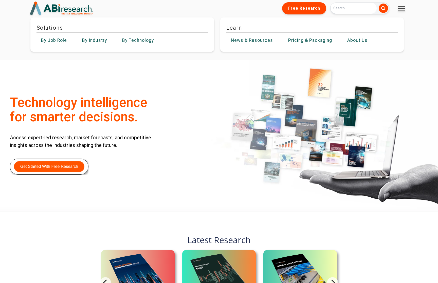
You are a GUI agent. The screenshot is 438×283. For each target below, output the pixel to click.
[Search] (383, 8)
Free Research (304, 8)
